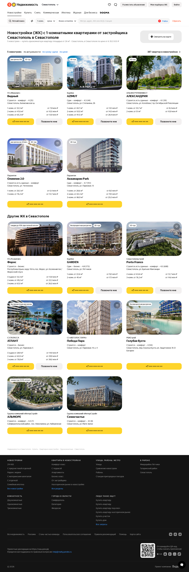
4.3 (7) (31, 421)
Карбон (70, 93)
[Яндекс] (177, 566)
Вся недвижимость (15, 534)
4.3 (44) (87, 100)
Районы (99, 472)
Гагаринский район (148, 468)
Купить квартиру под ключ (108, 508)
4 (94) (150, 345)
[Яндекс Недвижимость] (22, 5)
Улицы (99, 464)
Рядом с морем (14, 472)
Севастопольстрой (135, 259)
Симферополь (58, 500)
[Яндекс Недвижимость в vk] (170, 534)
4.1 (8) (90, 421)
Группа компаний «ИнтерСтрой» (22, 413)
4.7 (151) (87, 183)
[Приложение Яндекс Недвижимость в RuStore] (179, 554)
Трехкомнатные (14, 508)
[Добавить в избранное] (57, 60)
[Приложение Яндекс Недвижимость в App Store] (165, 554)
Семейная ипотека (15, 484)
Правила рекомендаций (105, 534)
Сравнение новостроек (106, 468)
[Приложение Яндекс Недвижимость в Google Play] (170, 554)
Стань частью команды (49, 534)
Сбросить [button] (176, 21)
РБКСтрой (131, 338)
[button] (115, 4)
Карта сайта (135, 534)
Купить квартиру (103, 500)
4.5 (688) (164, 266)
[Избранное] (109, 4)
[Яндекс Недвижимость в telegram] (180, 534)
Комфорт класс (58, 464)
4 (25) (30, 100)
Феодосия (56, 508)
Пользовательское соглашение (77, 534)
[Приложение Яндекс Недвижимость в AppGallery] (174, 554)
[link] (177, 4)
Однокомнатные (14, 504)
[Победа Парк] (94, 317)
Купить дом (101, 520)
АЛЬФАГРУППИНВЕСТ (136, 93)
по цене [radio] (64, 52)
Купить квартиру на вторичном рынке (113, 512)
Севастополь (146, 472)
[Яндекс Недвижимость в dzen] (175, 534)
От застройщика (59, 480)
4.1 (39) (163, 100)
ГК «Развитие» (14, 259)
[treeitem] (15, 12)
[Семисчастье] (94, 393)
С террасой (57, 468)
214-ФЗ (10, 464)
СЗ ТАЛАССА (13, 338)
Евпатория (56, 504)
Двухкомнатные (14, 500)
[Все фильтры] (32, 21)
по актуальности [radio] (32, 52)
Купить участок (103, 516)
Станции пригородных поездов (110, 476)
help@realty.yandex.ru (62, 552)
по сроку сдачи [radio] (50, 52)
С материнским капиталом (19, 476)
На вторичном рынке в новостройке (68, 484)
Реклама (32, 534)
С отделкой (12, 480)
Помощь (123, 534)
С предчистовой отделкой (19, 468)
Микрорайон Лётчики (150, 464)
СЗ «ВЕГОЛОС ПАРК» (76, 338)
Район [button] (165, 21)
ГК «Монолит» (13, 93)
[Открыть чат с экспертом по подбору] (182, 565)
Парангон (11, 175)
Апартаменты (58, 472)
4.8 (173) (86, 266)
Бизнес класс (58, 476)
